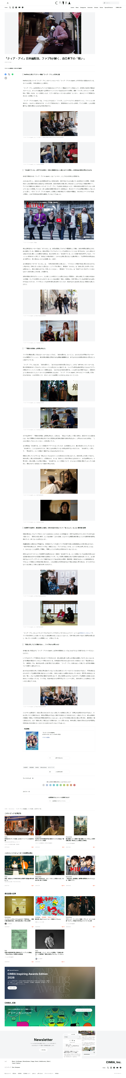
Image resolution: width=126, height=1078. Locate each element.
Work (48, 1061)
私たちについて (8, 1073)
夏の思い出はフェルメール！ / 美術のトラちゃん (48, 919)
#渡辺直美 (32, 767)
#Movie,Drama (43, 767)
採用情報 (19, 1073)
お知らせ (34, 1073)
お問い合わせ (40, 1073)
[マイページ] (8, 3)
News (77, 7)
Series (101, 7)
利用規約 (57, 1073)
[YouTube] (19, 7)
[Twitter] (10, 7)
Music (13, 1061)
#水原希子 (26, 767)
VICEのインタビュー (85, 633)
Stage (32, 1061)
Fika (13, 1067)
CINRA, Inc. (113, 1062)
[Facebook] (16, 7)
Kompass (17, 1067)
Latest (72, 7)
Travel (13, 1063)
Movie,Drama (11, 808)
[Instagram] (13, 7)
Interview (90, 7)
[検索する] (104, 3)
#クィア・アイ (51, 767)
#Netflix (37, 767)
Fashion (18, 1063)
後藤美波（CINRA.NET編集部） (16, 68)
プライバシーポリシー (48, 1073)
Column (96, 7)
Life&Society (42, 1061)
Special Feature (109, 7)
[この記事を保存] (6, 78)
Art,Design (19, 1061)
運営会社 (14, 1073)
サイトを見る (46, 737)
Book (36, 1061)
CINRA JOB (118, 7)
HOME (6, 808)
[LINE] (22, 7)
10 (74, 785)
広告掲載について (26, 1073)
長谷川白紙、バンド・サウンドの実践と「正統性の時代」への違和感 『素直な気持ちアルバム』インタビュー (49, 954)
